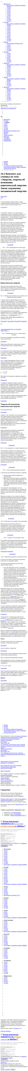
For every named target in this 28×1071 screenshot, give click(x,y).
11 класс (9, 21)
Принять (13, 1069)
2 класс (9, 9)
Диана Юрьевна (5, 778)
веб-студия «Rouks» (12, 1018)
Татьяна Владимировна (7, 781)
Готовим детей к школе (7, 799)
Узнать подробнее (5, 1069)
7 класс (9, 15)
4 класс (9, 30)
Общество (6, 63)
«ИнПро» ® (17, 1028)
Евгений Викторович (6, 775)
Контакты (6, 101)
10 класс (9, 19)
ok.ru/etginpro (17, 814)
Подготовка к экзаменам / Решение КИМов (15, 864)
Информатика (7, 140)
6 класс (9, 13)
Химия (5, 77)
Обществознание (8, 135)
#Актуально (4, 196)
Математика (7, 4)
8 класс (9, 16)
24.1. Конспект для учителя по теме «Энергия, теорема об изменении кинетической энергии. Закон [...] (13, 746)
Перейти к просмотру (6, 740)
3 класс (9, 11)
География (6, 137)
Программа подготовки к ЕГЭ (15, 43)
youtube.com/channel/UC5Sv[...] (18, 815)
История (6, 52)
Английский (7, 139)
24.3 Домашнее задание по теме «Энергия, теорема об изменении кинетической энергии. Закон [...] (13, 754)
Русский (6, 22)
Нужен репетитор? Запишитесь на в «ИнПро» (13, 823)
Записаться (3, 1062)
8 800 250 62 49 (19, 804)
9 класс (9, 18)
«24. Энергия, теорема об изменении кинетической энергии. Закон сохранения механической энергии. (14, 737)
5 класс (9, 12)
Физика (6, 42)
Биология (6, 87)
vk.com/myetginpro (16, 812)
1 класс (9, 8)
